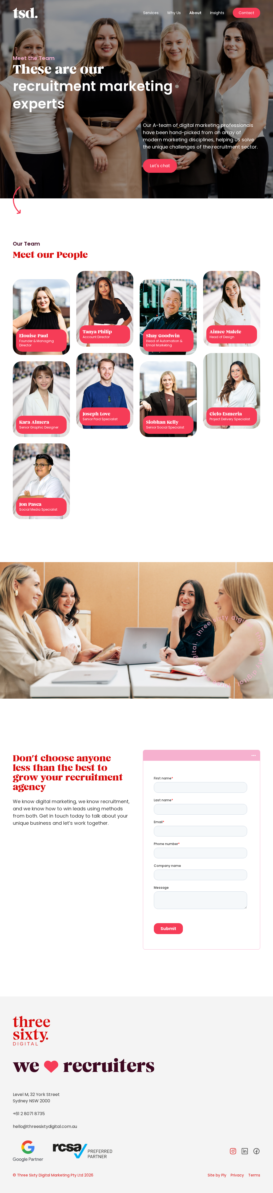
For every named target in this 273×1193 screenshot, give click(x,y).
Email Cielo (232, 401)
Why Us (174, 12)
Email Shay (169, 330)
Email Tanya (107, 318)
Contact (246, 12)
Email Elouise (44, 330)
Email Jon (41, 490)
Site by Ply (217, 1175)
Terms (254, 1175)
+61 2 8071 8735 (29, 1114)
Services (151, 12)
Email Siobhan (166, 409)
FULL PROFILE (39, 341)
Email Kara (42, 409)
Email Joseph (108, 401)
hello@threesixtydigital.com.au (45, 1126)
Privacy (237, 1175)
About (195, 12)
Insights (217, 12)
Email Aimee (234, 317)
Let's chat (160, 166)
